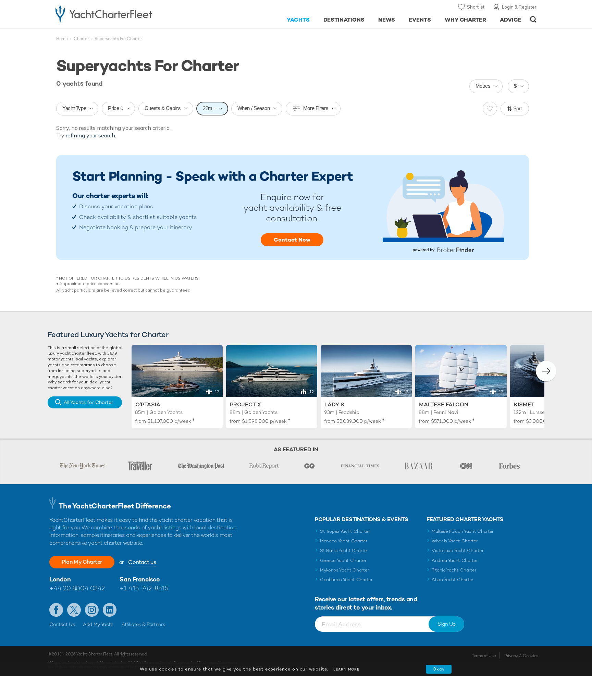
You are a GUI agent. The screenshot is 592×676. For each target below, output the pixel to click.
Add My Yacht (98, 624)
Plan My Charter (82, 561)
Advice (510, 19)
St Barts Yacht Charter (344, 550)
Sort (517, 108)
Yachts (298, 19)
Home (62, 38)
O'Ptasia (147, 404)
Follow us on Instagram (92, 610)
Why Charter (465, 19)
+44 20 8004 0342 (77, 588)
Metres (483, 86)
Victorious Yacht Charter (457, 550)
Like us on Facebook (56, 610)
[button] (546, 371)
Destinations (344, 19)
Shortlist (475, 7)
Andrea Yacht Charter (455, 560)
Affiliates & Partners (143, 624)
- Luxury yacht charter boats (125, 13)
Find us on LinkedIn (109, 610)
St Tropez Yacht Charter (345, 531)
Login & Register (519, 7)
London (60, 579)
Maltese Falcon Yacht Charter (463, 531)
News (386, 19)
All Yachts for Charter (88, 402)
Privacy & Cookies (521, 656)
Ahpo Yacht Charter (452, 579)
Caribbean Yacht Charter (346, 579)
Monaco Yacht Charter (344, 541)
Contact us (142, 562)
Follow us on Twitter (74, 610)
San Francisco (140, 579)
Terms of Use (484, 656)
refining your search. (91, 135)
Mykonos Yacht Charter (344, 570)
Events (420, 19)
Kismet (524, 404)
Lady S (334, 404)
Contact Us (62, 624)
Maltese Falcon (443, 404)
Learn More (346, 669)
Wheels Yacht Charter (455, 541)
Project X (245, 404)
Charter (81, 38)
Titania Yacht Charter (454, 570)
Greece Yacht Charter (343, 560)
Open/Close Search (533, 19)
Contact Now (292, 239)
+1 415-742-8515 (144, 588)
